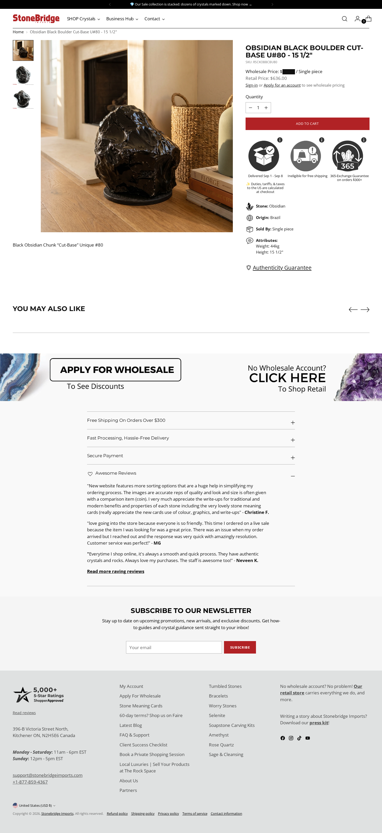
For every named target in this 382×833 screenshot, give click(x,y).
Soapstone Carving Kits (232, 725)
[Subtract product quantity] (266, 107)
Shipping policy (143, 813)
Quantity (254, 97)
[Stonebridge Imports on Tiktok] (300, 738)
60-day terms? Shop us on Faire (151, 715)
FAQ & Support (134, 735)
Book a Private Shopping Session (152, 754)
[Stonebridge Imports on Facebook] (283, 738)
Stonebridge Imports (57, 813)
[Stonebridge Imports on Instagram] (291, 738)
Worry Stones (222, 706)
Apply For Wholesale (140, 696)
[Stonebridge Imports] (36, 18)
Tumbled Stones (225, 686)
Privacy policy (168, 813)
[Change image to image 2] (23, 74)
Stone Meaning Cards (141, 706)
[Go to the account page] (355, 19)
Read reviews (24, 712)
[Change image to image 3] (23, 98)
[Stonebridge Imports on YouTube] (308, 738)
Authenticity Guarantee (282, 267)
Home (18, 31)
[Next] (272, 4)
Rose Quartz (221, 745)
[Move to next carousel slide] (365, 309)
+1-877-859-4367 (30, 782)
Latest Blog (131, 725)
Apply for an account (282, 85)
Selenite (217, 715)
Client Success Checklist (143, 745)
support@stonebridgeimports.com (48, 775)
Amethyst (219, 735)
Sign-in (252, 85)
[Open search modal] (344, 19)
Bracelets (218, 696)
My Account (131, 686)
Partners (128, 790)
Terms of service (194, 813)
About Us (129, 781)
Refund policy (117, 813)
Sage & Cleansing (226, 754)
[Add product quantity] (250, 107)
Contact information (226, 813)
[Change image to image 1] (23, 50)
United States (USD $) (35, 805)
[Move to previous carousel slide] (353, 309)
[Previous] (110, 4)
